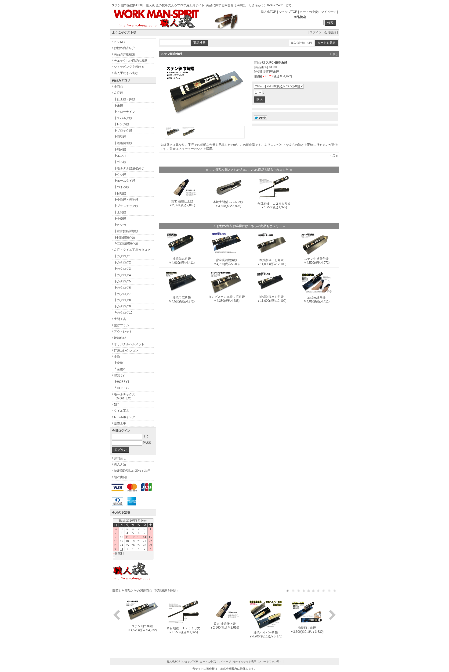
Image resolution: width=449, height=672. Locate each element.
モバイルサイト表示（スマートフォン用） (257, 661)
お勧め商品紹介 (124, 48)
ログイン (315, 32)
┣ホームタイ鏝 (124, 180)
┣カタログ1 (122, 256)
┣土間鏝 (120, 212)
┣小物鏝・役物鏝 (126, 199)
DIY (116, 404)
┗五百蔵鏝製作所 (126, 243)
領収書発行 (121, 477)
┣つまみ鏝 (121, 187)
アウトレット (123, 331)
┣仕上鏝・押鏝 (124, 99)
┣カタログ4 (122, 275)
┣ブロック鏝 (123, 130)
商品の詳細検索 (124, 54)
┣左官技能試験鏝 (126, 231)
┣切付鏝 (120, 149)
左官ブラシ (121, 325)
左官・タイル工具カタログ (132, 250)
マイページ (328, 12)
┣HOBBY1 (121, 382)
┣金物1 (119, 363)
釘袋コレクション (126, 350)
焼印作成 (120, 338)
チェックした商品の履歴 (130, 60)
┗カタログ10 (123, 312)
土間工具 (120, 319)
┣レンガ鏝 (121, 124)
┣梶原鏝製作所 (124, 237)
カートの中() (309, 12)
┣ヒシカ (120, 225)
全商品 (118, 86)
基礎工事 (120, 423)
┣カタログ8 (122, 300)
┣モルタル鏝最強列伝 (129, 168)
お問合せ (120, 458)
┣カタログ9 (122, 306)
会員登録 (330, 32)
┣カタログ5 (122, 281)
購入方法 (120, 464)
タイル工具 (121, 410)
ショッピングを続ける (129, 66)
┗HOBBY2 (121, 388)
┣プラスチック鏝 (126, 206)
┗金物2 (119, 369)
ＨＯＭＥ (120, 41)
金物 (117, 356)
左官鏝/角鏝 (271, 71)
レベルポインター (126, 417)
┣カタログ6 (122, 287)
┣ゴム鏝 (120, 162)
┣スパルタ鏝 (123, 118)
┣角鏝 (118, 105)
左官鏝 (118, 93)
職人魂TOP (268, 12)
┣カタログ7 (122, 294)
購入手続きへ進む (126, 73)
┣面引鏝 (120, 137)
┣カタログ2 (122, 262)
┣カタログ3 (122, 268)
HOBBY (119, 375)
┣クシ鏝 (120, 174)
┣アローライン (124, 112)
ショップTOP (288, 12)
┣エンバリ (121, 155)
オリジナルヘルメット (129, 344)
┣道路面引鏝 (123, 143)
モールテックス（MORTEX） (124, 396)
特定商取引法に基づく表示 (132, 471)
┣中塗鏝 (120, 218)
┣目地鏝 (120, 193)
